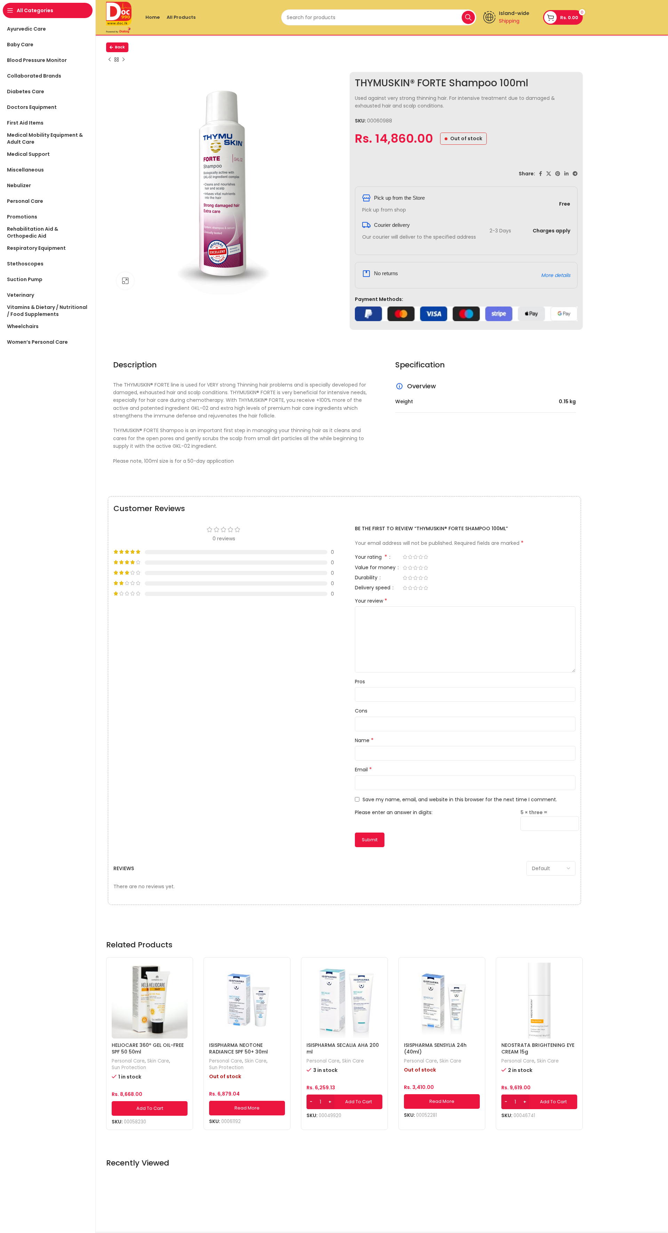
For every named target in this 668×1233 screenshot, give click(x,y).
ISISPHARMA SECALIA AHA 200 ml (343, 1049)
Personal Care (128, 1061)
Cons (361, 710)
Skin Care (158, 1061)
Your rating (371, 557)
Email (363, 769)
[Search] (468, 17)
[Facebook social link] (540, 173)
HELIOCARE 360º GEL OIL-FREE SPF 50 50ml (148, 1049)
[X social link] (548, 173)
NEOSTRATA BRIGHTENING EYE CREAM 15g (537, 1049)
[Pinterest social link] (557, 173)
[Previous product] (109, 59)
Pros (360, 681)
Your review (371, 601)
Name (364, 740)
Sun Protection (129, 1068)
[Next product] (123, 59)
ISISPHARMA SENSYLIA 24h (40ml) (435, 1049)
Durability (367, 578)
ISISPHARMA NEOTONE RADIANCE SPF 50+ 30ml (238, 1049)
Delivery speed (373, 588)
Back (120, 47)
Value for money (376, 568)
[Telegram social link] (575, 173)
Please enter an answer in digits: (393, 812)
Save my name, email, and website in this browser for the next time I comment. (460, 799)
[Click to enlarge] (125, 280)
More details (555, 275)
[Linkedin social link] (566, 173)
